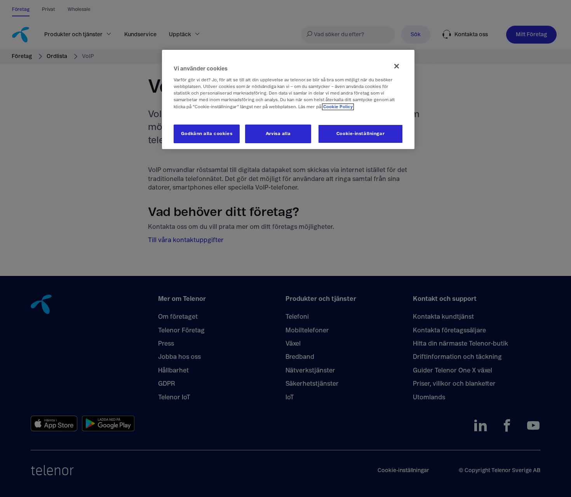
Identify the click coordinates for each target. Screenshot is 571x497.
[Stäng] (396, 66)
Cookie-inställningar (360, 134)
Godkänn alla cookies (206, 134)
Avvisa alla (278, 134)
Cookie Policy (338, 107)
